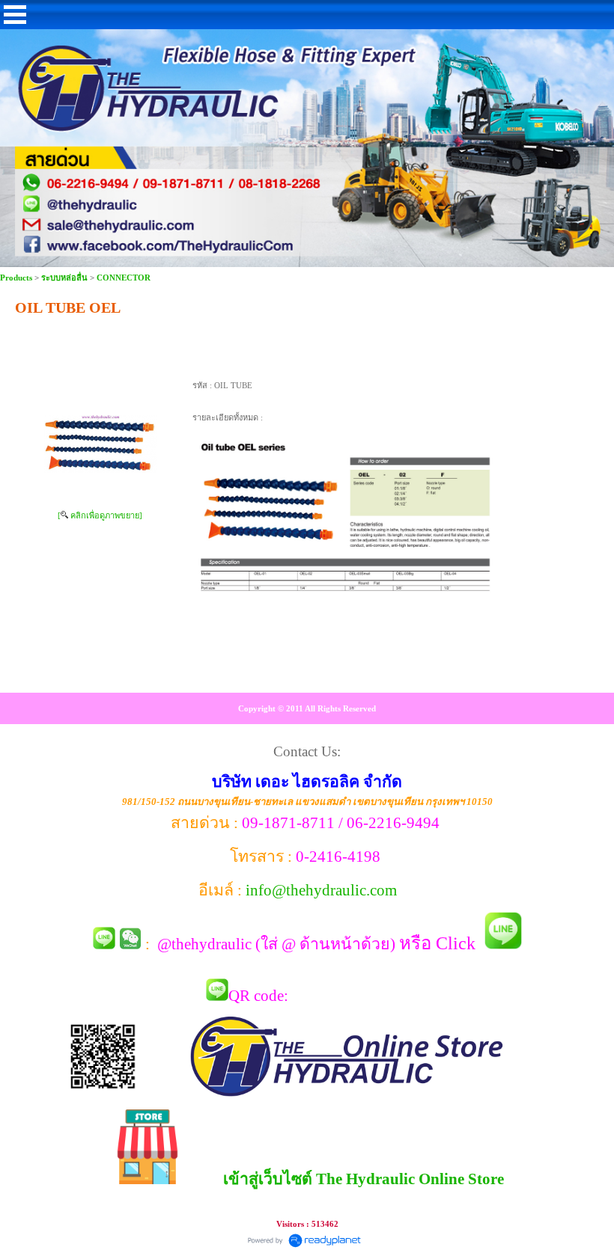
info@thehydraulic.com (321, 890)
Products (17, 277)
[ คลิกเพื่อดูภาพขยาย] (100, 515)
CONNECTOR (124, 277)
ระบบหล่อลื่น (64, 277)
